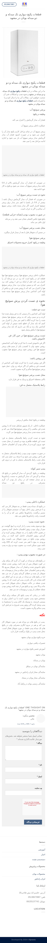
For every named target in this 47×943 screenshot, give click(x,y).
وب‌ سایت (38, 788)
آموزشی (41, 850)
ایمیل (39, 776)
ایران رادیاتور (39, 879)
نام (40, 765)
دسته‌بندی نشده (38, 859)
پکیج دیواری (15, 91)
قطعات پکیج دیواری (25, 101)
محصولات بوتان (38, 874)
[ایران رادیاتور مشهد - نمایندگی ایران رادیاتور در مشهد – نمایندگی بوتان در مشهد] (24, 4)
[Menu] (43, 4)
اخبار (43, 854)
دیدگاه (39, 743)
